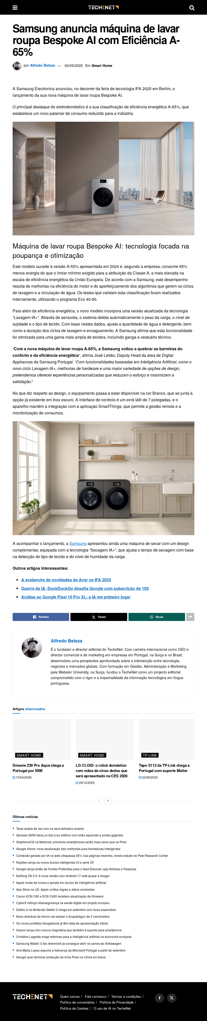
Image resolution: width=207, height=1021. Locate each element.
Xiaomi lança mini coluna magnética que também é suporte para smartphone (69, 930)
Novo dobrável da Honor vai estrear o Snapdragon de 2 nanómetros (63, 916)
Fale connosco (95, 996)
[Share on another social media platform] (190, 617)
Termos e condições (126, 996)
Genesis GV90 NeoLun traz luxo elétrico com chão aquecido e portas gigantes (69, 835)
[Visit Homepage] (103, 7)
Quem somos (70, 996)
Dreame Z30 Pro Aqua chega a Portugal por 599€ (38, 767)
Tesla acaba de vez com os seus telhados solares (50, 828)
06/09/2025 (74, 65)
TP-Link (150, 755)
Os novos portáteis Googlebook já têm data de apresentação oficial (62, 923)
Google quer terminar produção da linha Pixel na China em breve (61, 957)
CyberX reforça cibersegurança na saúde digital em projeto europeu (63, 903)
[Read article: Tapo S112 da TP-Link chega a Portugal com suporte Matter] (168, 739)
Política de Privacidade (117, 1002)
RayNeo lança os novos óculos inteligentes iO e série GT (55, 862)
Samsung (78, 543)
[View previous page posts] (99, 800)
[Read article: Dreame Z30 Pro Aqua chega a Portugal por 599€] (42, 739)
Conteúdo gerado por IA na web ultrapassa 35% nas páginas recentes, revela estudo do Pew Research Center (92, 855)
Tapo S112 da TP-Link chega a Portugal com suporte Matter (164, 767)
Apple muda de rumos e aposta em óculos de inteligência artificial (61, 882)
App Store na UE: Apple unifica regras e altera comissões (55, 889)
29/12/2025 (86, 782)
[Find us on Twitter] (171, 998)
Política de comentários (77, 1002)
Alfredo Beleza (42, 65)
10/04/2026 (23, 777)
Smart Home (102, 65)
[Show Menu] (15, 7)
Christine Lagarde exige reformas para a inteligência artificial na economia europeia (74, 936)
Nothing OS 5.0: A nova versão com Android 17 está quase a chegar (63, 876)
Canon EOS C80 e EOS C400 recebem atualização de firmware (60, 896)
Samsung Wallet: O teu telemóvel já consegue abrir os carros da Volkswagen (68, 943)
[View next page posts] (108, 800)
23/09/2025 (149, 777)
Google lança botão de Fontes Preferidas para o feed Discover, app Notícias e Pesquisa (76, 869)
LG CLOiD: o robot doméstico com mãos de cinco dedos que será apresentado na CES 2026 (101, 770)
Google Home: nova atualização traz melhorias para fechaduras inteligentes (68, 848)
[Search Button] (191, 7)
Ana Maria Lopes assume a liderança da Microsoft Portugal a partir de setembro (70, 950)
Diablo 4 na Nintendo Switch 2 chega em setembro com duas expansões (66, 909)
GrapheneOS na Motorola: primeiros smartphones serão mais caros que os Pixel (71, 842)
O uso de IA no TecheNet (112, 1008)
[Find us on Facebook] (159, 998)
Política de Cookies (74, 1008)
